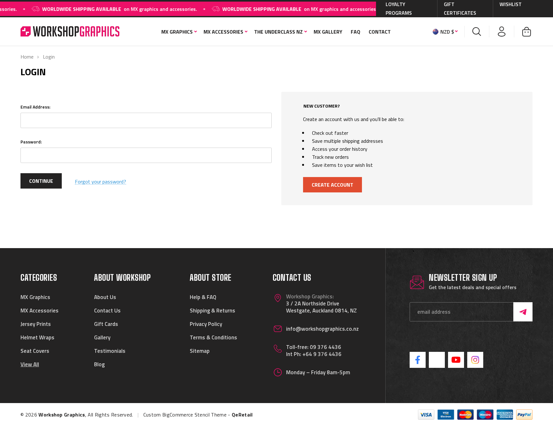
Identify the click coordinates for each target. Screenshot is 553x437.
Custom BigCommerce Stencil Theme (185, 414)
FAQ (355, 32)
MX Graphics (177, 32)
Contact (380, 32)
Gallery (102, 337)
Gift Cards (106, 324)
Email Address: (35, 106)
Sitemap (200, 351)
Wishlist (511, 4)
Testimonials (109, 351)
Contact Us (107, 310)
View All (29, 364)
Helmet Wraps (37, 337)
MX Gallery (328, 32)
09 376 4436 (325, 347)
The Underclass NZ (278, 32)
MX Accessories (223, 32)
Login (49, 57)
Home (27, 57)
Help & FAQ (203, 297)
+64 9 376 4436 (321, 354)
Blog (99, 364)
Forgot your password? (100, 181)
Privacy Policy (206, 324)
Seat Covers (34, 351)
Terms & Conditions (213, 337)
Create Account (332, 185)
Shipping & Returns (212, 310)
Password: (31, 141)
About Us (105, 297)
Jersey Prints (35, 324)
